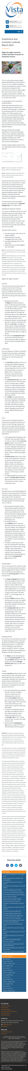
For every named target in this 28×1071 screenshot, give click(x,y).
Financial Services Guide (6, 1031)
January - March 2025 (8, 970)
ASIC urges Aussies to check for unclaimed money (12, 924)
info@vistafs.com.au (7, 1024)
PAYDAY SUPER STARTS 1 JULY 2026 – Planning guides (13, 928)
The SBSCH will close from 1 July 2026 (11, 901)
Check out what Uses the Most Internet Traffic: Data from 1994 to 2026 (13, 944)
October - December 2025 (9, 963)
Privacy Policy (4, 1033)
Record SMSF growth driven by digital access (13, 915)
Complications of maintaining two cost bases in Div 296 (13, 904)
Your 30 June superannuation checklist (11, 939)
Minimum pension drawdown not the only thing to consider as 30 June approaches (13, 921)
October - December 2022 (9, 990)
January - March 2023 (8, 988)
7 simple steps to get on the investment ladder (13, 951)
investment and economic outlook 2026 (12, 911)
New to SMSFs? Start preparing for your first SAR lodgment (14, 886)
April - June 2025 (6, 968)
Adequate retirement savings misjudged (12, 899)
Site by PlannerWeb (6, 1069)
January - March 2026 (8, 961)
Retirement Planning (5, 1009)
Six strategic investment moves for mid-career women (13, 936)
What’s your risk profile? (8, 941)
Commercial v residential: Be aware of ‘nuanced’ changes (14, 932)
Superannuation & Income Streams (9, 1011)
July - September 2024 (8, 975)
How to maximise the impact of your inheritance (13, 894)
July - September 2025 (8, 965)
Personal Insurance (5, 1015)
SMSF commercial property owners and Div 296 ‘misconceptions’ (13, 948)
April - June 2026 (6, 959)
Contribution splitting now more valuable (12, 890)
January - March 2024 (8, 979)
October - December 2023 (9, 981)
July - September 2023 (8, 984)
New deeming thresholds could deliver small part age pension (13, 879)
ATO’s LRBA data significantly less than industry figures (13, 875)
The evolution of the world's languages (12, 918)
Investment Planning (5, 1013)
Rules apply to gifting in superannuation (12, 913)
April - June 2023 (6, 986)
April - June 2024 (6, 977)
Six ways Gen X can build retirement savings (13, 892)
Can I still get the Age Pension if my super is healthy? (13, 883)
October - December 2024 (9, 972)
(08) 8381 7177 (6, 1026)
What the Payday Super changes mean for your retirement (14, 908)
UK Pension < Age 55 (5, 1006)
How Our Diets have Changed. (10, 896)
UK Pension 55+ (4, 1007)
